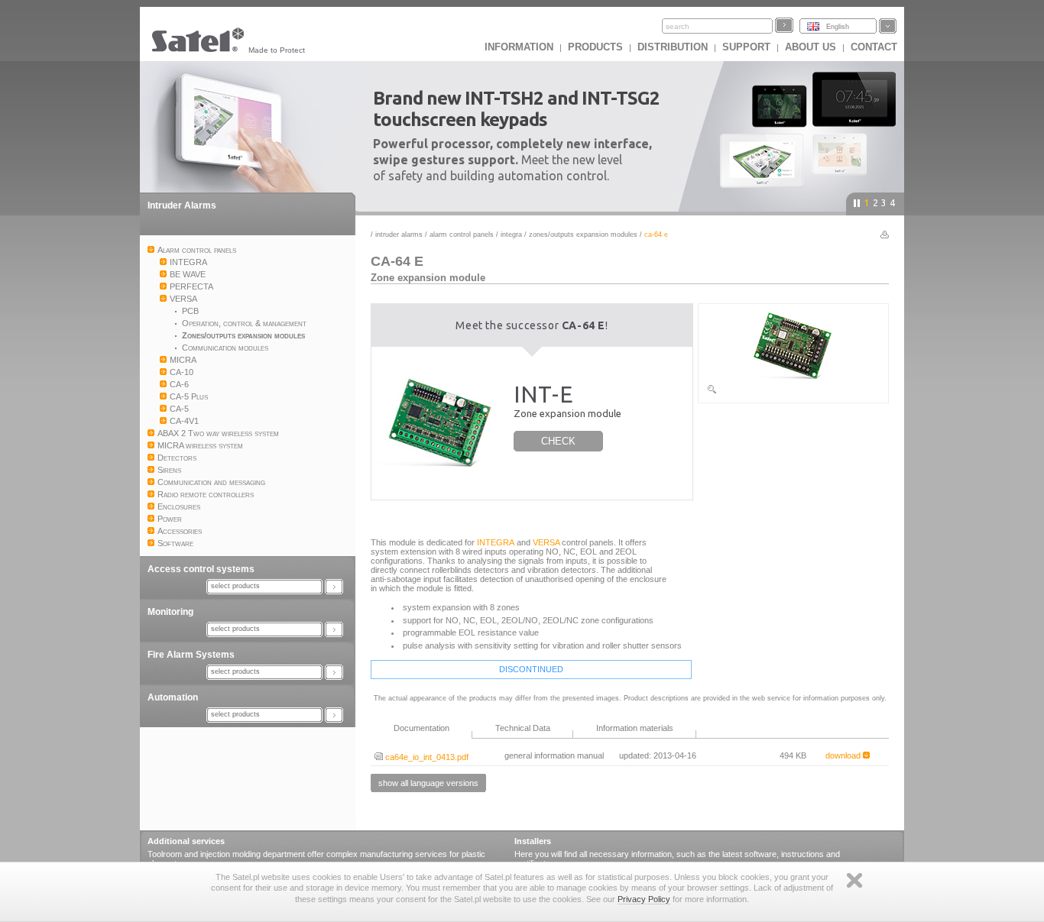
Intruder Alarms (182, 205)
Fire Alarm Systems (191, 654)
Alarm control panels (462, 234)
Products (595, 47)
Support (746, 47)
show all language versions (428, 783)
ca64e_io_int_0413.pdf (426, 757)
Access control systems (201, 569)
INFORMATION (519, 47)
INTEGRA (511, 234)
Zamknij (854, 880)
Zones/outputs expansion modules (583, 234)
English (837, 27)
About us (810, 47)
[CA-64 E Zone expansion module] (793, 391)
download (844, 755)
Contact (874, 47)
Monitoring (170, 612)
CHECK (558, 441)
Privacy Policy (644, 899)
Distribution (672, 47)
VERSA (546, 542)
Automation (173, 697)
